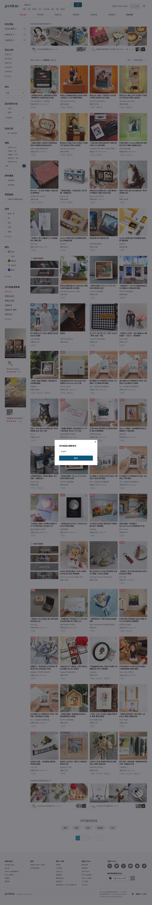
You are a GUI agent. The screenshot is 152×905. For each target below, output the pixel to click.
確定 (76, 458)
